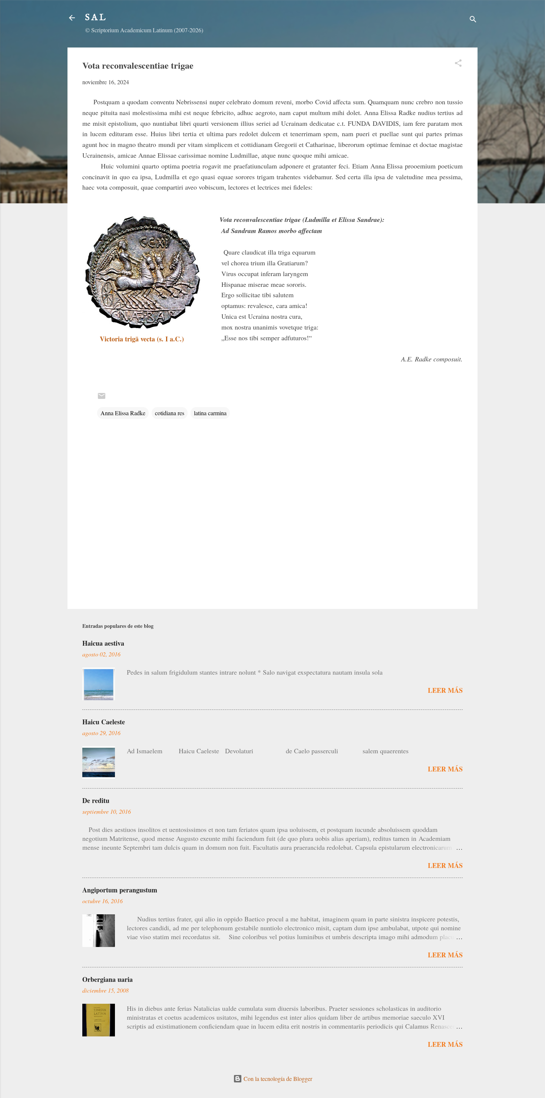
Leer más (445, 690)
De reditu (95, 800)
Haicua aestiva (103, 643)
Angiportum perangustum (119, 890)
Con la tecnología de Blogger (277, 1078)
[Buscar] (473, 20)
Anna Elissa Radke (122, 413)
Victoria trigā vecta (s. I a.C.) (142, 339)
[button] (458, 64)
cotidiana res (169, 413)
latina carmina (210, 413)
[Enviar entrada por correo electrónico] (101, 398)
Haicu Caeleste (103, 722)
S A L (95, 17)
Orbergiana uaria (107, 979)
